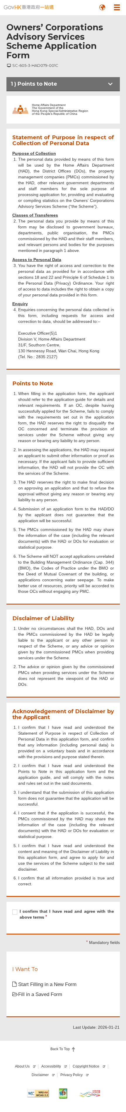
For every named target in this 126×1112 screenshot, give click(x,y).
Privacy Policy (71, 1075)
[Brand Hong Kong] (90, 1093)
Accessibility (51, 1066)
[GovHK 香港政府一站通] (29, 7)
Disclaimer (40, 1075)
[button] (102, 7)
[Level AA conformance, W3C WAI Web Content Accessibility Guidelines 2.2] (38, 1093)
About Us (22, 1066)
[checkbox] (63, 915)
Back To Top (60, 1049)
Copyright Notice (86, 1066)
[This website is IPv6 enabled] (63, 1093)
